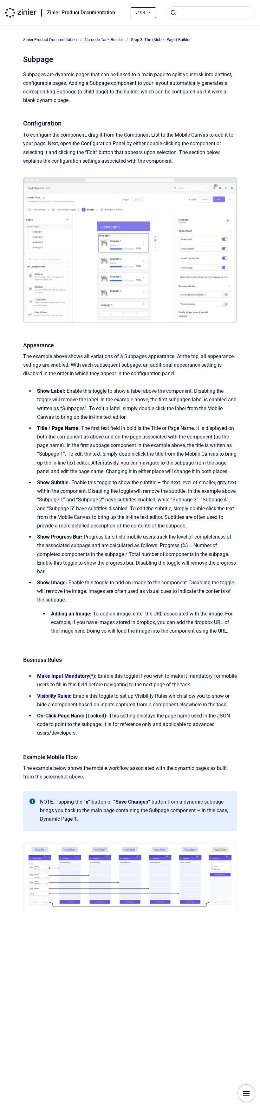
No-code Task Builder (104, 39)
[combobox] (210, 13)
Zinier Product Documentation (81, 13)
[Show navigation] (246, 1093)
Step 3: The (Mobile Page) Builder (161, 39)
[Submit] (173, 13)
